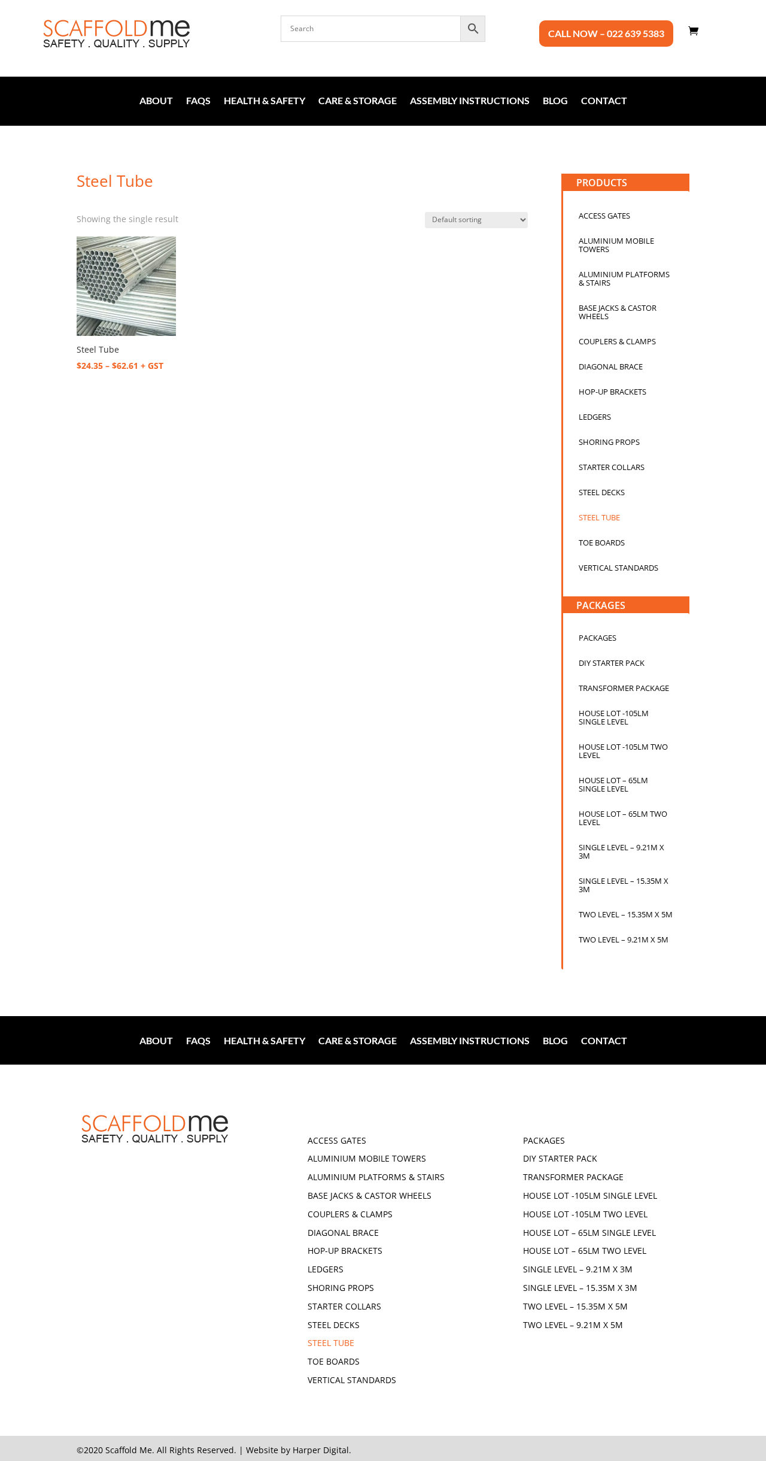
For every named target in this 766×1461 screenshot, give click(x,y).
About (156, 101)
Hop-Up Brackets (612, 392)
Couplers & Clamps (617, 342)
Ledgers (595, 417)
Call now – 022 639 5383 (606, 34)
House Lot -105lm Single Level (614, 718)
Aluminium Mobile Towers (616, 245)
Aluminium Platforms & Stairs (624, 279)
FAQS (198, 101)
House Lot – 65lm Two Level (623, 819)
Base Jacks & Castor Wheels (617, 313)
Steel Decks (602, 493)
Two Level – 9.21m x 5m (623, 940)
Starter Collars (612, 467)
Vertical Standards (618, 568)
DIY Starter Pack (612, 663)
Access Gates (604, 216)
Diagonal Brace (611, 367)
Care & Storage (357, 101)
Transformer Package (624, 688)
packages (597, 638)
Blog (555, 101)
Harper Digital (321, 1450)
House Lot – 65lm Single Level (613, 785)
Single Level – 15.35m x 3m (623, 886)
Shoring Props (609, 442)
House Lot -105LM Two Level (623, 751)
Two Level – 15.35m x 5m (626, 915)
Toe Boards (602, 543)
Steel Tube (599, 518)
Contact (604, 101)
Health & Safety (264, 101)
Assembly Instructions (470, 101)
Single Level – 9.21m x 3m (621, 852)
